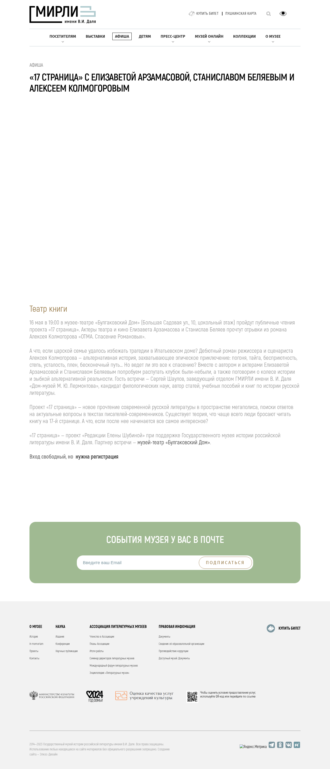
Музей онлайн (209, 36)
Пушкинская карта (241, 13)
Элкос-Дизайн (48, 754)
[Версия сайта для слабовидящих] (283, 13)
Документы (164, 637)
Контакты (34, 658)
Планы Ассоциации (99, 644)
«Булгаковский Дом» (187, 442)
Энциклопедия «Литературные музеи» (109, 673)
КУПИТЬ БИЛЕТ (290, 628)
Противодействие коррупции (173, 651)
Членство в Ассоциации (102, 637)
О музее (272, 36)
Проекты (33, 651)
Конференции (63, 644)
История (33, 637)
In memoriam (36, 644)
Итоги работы (97, 651)
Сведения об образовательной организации (181, 644)
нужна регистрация (97, 456)
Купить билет (207, 13)
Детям (145, 36)
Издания (60, 637)
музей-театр (150, 442)
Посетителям (63, 36)
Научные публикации (67, 651)
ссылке (251, 696)
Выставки (95, 36)
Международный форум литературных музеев (114, 666)
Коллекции (244, 36)
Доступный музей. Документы (174, 658)
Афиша (122, 36)
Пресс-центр (173, 36)
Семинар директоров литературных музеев (112, 658)
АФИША (36, 65)
